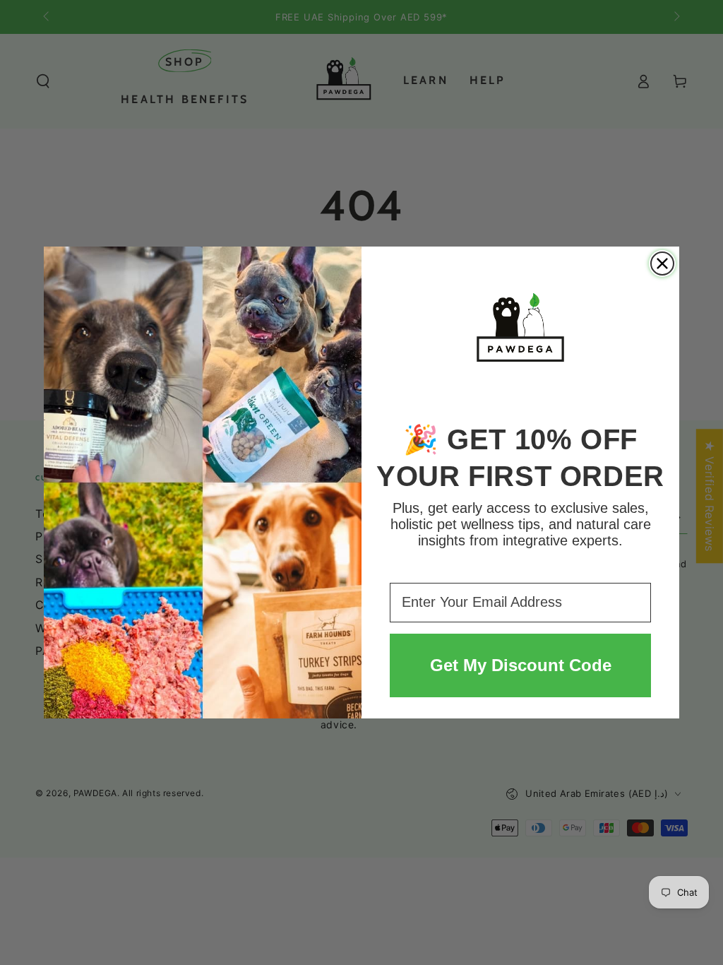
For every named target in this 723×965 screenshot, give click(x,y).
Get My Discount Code (520, 665)
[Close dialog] (662, 263)
